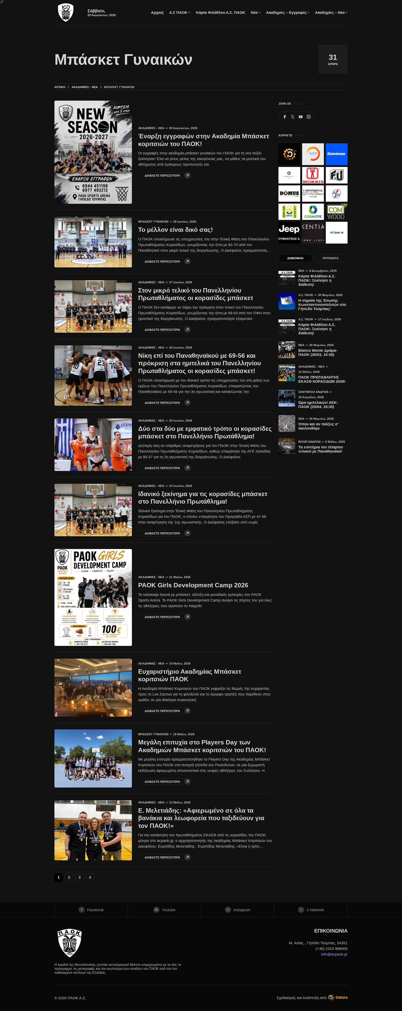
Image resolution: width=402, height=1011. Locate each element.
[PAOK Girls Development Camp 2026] (93, 597)
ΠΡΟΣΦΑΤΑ (331, 258)
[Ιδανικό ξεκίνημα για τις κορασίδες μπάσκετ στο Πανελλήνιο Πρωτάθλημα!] (93, 510)
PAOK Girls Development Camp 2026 (193, 585)
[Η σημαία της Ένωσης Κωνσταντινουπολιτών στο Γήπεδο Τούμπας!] (286, 301)
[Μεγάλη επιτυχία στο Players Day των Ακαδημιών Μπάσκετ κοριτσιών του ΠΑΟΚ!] (93, 758)
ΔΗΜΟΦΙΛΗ (295, 258)
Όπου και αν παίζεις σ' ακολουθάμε (318, 426)
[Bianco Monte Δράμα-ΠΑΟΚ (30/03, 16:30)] (286, 349)
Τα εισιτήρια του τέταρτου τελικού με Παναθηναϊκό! (320, 449)
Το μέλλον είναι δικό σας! (175, 229)
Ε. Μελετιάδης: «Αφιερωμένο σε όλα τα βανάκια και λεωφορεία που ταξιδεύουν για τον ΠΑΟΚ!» (201, 818)
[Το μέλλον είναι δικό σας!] (93, 242)
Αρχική (59, 87)
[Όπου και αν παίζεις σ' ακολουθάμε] (286, 423)
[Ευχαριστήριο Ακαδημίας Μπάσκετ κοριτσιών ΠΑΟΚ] (93, 688)
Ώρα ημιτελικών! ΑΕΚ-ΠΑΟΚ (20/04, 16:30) (318, 404)
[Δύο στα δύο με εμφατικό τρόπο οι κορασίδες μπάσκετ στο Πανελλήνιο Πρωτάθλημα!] (93, 444)
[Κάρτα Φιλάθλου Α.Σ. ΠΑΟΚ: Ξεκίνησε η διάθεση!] (286, 277)
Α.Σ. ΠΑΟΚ (305, 295)
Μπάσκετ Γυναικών (153, 221)
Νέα (301, 270)
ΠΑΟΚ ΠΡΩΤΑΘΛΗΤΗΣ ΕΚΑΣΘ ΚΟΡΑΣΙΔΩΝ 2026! (321, 379)
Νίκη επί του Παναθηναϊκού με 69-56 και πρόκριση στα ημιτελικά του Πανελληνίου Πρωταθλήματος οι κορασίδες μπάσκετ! (199, 363)
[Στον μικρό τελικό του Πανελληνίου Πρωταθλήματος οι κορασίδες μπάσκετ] (93, 306)
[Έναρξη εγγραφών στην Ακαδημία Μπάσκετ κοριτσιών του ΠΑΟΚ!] (93, 152)
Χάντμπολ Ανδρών (313, 392)
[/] (285, 117)
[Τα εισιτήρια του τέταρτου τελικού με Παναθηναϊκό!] (286, 446)
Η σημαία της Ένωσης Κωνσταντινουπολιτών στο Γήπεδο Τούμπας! (322, 304)
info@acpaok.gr (334, 954)
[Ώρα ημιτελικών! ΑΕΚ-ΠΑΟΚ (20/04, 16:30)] (286, 398)
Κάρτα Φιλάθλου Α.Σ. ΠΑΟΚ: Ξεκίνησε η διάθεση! (316, 280)
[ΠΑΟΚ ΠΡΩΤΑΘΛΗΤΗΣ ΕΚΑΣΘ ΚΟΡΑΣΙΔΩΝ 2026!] (286, 372)
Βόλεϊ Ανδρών (309, 441)
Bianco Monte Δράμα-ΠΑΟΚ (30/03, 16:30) (317, 352)
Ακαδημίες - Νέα (85, 87)
